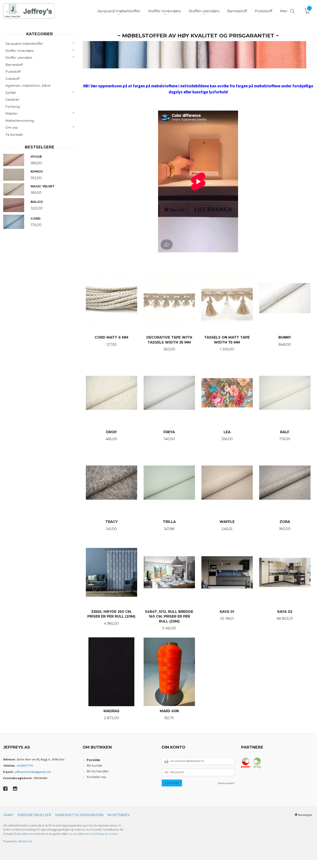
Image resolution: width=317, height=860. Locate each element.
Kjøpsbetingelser (34, 815)
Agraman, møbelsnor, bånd (27, 85)
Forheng (12, 107)
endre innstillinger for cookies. (101, 834)
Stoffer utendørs (18, 57)
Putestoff (12, 71)
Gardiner (12, 99)
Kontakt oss (96, 777)
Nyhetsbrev (119, 815)
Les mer (73, 834)
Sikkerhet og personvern (79, 815)
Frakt (8, 815)
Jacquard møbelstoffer (24, 44)
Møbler (11, 113)
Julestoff (12, 79)
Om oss (11, 127)
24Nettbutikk (25, 841)
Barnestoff (14, 65)
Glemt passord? (226, 783)
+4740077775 (24, 766)
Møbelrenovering (19, 121)
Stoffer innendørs (19, 51)
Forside (93, 760)
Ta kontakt (14, 135)
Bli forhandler (98, 771)
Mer (283, 11)
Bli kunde (94, 765)
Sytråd (10, 93)
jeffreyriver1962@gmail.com (33, 772)
